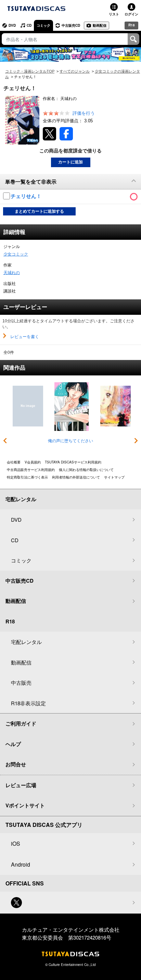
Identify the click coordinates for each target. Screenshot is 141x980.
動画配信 (99, 25)
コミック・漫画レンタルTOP (29, 71)
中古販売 (21, 682)
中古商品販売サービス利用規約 (31, 469)
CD (29, 25)
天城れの (11, 272)
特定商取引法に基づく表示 (27, 477)
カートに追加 (70, 162)
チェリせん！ (27, 196)
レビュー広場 (20, 785)
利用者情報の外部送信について (76, 477)
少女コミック (15, 254)
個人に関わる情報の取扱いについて (86, 469)
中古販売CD (71, 25)
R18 (131, 25)
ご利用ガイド (20, 723)
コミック (43, 25)
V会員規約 (33, 462)
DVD (12, 25)
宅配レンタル (26, 641)
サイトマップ (114, 477)
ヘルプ (13, 744)
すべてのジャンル (75, 71)
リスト (114, 14)
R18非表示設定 (28, 703)
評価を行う (84, 113)
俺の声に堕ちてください (70, 440)
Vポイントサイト (25, 805)
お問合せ (15, 764)
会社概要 (14, 462)
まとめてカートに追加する (39, 211)
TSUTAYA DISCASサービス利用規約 (73, 462)
